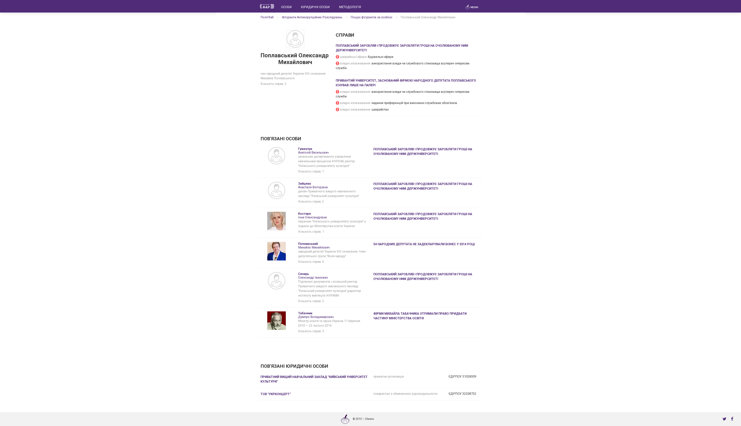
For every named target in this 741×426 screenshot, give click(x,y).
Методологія (350, 7)
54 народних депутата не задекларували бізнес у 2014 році (424, 244)
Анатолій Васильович (313, 150)
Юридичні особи (315, 7)
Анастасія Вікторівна (313, 185)
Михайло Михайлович (314, 245)
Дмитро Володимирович (316, 315)
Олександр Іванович (313, 275)
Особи (286, 7)
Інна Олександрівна (312, 215)
